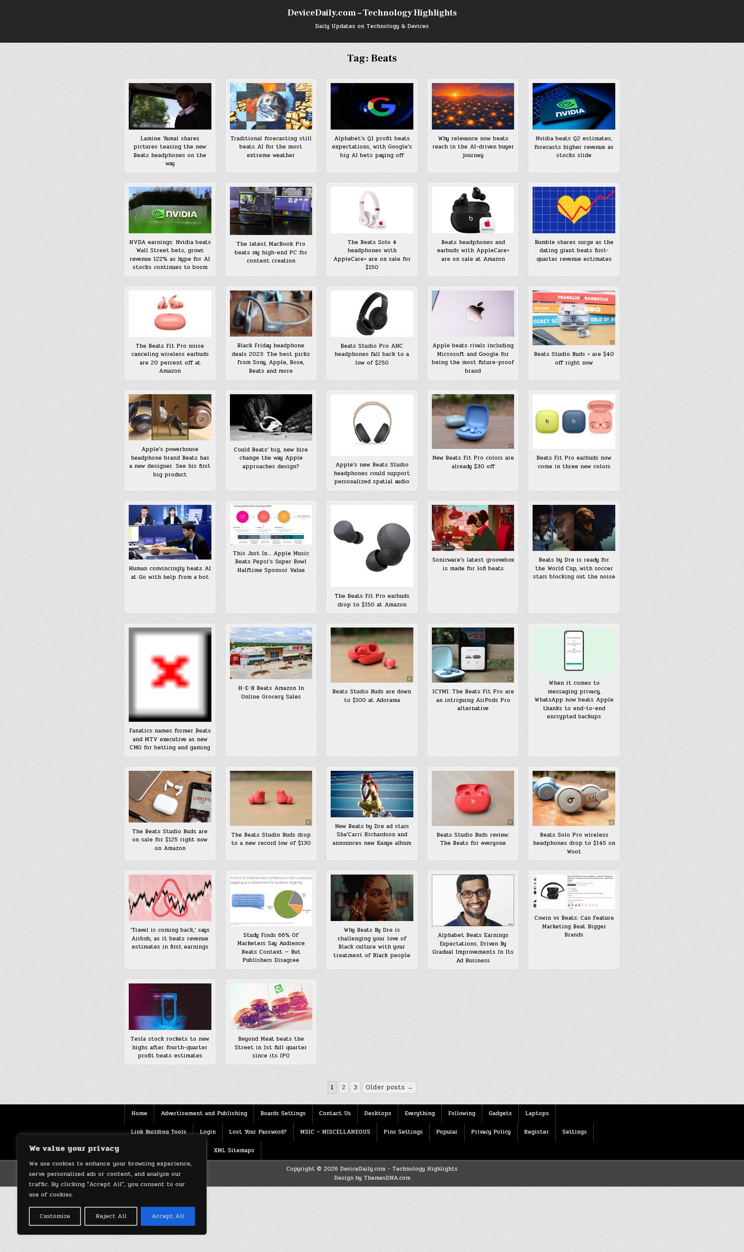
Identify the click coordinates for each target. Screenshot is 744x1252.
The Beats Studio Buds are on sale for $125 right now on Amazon (170, 840)
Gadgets (500, 1113)
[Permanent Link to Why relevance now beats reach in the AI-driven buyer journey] (473, 106)
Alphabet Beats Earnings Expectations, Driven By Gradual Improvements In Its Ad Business (473, 948)
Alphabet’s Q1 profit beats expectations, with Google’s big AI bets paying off (372, 147)
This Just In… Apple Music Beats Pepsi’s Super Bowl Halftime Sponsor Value (271, 562)
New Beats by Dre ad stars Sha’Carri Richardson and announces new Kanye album (371, 834)
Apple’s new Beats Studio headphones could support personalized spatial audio (372, 473)
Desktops (377, 1113)
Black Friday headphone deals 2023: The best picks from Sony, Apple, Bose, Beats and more (271, 358)
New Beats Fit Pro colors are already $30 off (473, 462)
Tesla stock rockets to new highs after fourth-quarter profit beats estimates (169, 1047)
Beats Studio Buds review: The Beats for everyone (473, 839)
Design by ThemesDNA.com (372, 1178)
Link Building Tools (158, 1132)
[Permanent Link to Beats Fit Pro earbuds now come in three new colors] (574, 421)
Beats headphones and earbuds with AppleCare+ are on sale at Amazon (473, 250)
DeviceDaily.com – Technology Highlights (372, 13)
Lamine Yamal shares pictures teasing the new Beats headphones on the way (169, 151)
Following (461, 1113)
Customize (55, 1216)
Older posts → (389, 1087)
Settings (574, 1132)
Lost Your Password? (258, 1132)
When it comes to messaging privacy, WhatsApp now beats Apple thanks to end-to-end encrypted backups (574, 700)
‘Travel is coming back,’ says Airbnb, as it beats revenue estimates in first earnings (170, 938)
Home (139, 1113)
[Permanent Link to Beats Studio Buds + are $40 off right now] (574, 318)
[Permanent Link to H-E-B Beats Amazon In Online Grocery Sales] (271, 653)
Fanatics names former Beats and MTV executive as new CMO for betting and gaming (170, 739)
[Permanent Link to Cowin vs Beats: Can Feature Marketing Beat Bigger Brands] (574, 892)
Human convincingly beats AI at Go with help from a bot (170, 572)
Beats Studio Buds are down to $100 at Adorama (371, 696)
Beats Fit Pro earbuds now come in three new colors (573, 462)
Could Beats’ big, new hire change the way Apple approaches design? (271, 458)
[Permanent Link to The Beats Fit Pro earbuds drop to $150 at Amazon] (372, 546)
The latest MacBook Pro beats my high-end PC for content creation (271, 252)
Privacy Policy (491, 1132)
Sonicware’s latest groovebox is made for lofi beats (473, 564)
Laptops (537, 1113)
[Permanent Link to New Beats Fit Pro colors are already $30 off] (473, 421)
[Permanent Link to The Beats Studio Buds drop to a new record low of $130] (271, 798)
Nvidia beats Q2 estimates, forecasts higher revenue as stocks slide (574, 147)
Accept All (168, 1216)
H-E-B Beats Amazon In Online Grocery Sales (271, 692)
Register (536, 1132)
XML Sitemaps (234, 1150)
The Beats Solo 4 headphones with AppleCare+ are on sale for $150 (372, 255)
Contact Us (335, 1113)
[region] (112, 1184)
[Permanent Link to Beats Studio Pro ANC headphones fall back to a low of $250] (372, 314)
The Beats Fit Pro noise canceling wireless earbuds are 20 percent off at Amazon (170, 359)
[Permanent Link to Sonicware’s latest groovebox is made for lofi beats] (473, 528)
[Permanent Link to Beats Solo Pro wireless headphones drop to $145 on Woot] (574, 798)
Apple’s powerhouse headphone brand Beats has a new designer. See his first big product (170, 462)
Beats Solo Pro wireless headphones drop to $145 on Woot (574, 843)
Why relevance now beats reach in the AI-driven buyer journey (473, 147)
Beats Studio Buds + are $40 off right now (574, 358)
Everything (420, 1113)
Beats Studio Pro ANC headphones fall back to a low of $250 (372, 354)
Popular (447, 1132)
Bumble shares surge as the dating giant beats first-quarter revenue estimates (574, 250)
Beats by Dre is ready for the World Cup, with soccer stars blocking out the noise (574, 568)
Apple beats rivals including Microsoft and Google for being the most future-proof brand (473, 358)
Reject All (111, 1216)
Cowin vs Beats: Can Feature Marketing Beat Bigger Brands (574, 926)
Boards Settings (283, 1113)
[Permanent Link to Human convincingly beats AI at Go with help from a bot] (170, 532)
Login (208, 1132)
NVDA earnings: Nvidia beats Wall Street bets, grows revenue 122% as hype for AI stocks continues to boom (170, 255)
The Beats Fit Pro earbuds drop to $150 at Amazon (372, 600)
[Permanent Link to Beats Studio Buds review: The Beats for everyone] (473, 798)
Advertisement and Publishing (204, 1113)
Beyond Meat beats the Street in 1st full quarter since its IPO (271, 1047)
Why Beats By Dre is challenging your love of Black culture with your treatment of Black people (371, 943)
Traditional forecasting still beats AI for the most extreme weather (271, 147)
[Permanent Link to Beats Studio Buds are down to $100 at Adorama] (372, 655)
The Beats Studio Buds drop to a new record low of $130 (271, 839)
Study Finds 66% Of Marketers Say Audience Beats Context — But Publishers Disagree (271, 948)
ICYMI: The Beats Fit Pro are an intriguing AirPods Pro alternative (473, 700)
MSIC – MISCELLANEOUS (335, 1132)
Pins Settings (403, 1132)
